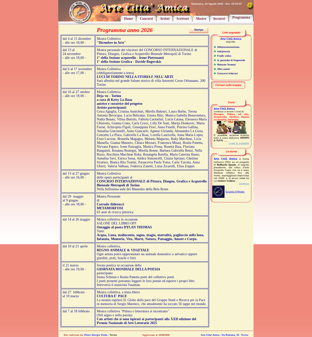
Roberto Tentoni (226, 64)
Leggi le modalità (239, 143)
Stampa (198, 29)
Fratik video (223, 55)
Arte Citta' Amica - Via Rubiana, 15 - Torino (224, 335)
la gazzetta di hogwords (230, 60)
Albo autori (223, 69)
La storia (231, 151)
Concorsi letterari (227, 73)
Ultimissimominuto (227, 47)
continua (244, 183)
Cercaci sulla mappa (228, 85)
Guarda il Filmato (234, 191)
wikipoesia (223, 51)
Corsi (231, 102)
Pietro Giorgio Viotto (95, 335)
